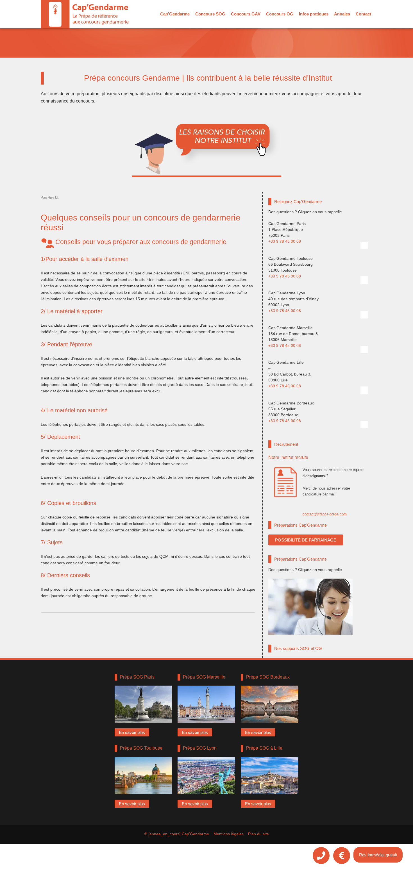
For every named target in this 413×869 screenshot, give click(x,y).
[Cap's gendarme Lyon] (364, 315)
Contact (363, 14)
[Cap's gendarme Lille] (364, 390)
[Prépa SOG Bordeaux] (269, 704)
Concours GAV (245, 14)
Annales (342, 14)
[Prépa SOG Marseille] (206, 704)
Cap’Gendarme (175, 14)
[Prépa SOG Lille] (269, 775)
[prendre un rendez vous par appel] (321, 855)
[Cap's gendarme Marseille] (364, 349)
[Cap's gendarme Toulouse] (364, 280)
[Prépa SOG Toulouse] (143, 775)
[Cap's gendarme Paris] (364, 245)
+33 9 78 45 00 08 (284, 241)
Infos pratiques (313, 14)
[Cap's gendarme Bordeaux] (364, 424)
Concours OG (279, 14)
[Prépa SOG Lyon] (206, 775)
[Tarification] (341, 855)
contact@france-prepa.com (325, 514)
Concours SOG (210, 14)
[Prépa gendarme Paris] (143, 704)
